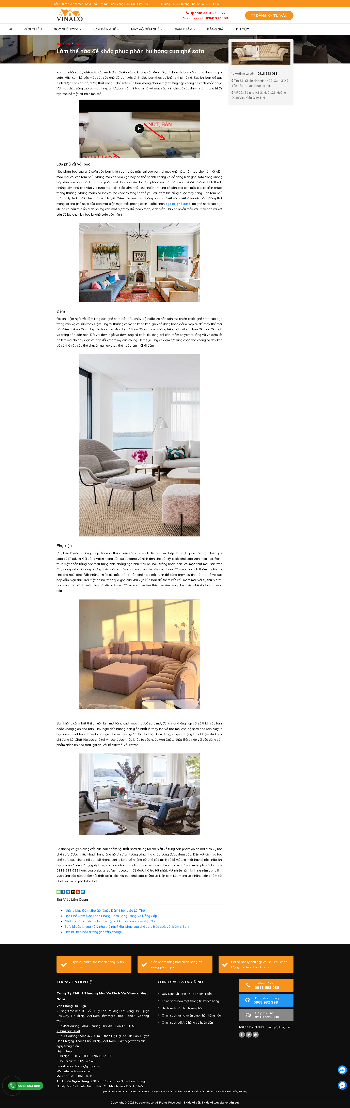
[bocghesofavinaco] (242, 1035)
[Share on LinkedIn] (83, 892)
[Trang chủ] (10, 29)
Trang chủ (63, 44)
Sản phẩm (184, 29)
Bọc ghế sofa (66, 29)
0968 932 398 (266, 1000)
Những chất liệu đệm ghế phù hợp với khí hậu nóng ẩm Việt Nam (111, 921)
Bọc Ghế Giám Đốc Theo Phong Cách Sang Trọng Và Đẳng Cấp (111, 916)
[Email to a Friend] (73, 892)
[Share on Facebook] (63, 892)
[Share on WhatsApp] (59, 892)
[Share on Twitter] (68, 892)
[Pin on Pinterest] (78, 892)
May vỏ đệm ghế (145, 29)
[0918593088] (342, 1070)
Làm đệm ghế (105, 29)
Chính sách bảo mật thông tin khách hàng (190, 1001)
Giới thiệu (33, 29)
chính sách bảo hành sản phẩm (183, 1008)
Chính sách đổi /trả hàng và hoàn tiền (187, 1022)
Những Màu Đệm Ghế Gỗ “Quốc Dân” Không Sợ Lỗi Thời (105, 910)
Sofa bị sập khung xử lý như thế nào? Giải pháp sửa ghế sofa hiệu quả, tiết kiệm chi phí (127, 926)
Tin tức (242, 29)
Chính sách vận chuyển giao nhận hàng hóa (191, 1015)
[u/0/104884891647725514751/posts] (256, 1035)
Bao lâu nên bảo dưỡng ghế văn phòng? (93, 932)
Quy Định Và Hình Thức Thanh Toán (187, 994)
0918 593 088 (267, 985)
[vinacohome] (249, 1035)
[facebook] (342, 1085)
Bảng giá (215, 29)
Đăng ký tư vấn (271, 15)
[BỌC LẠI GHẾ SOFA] (70, 15)
